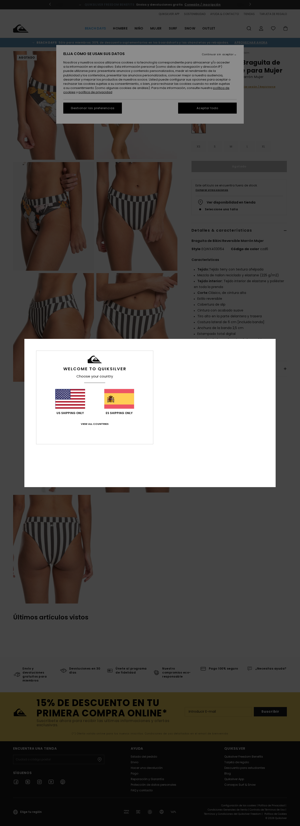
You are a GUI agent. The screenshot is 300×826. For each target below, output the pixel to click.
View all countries (95, 424)
